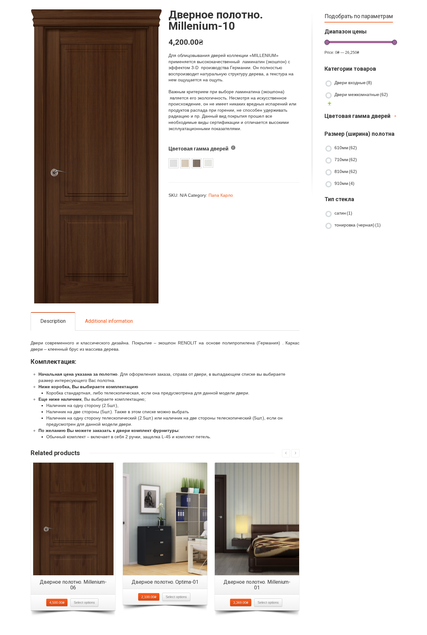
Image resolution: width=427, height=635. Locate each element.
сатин (343, 213)
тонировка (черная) (357, 224)
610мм (345, 147)
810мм (345, 171)
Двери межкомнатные (361, 94)
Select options (84, 602)
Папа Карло (220, 195)
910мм (344, 183)
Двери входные (353, 82)
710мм (345, 159)
